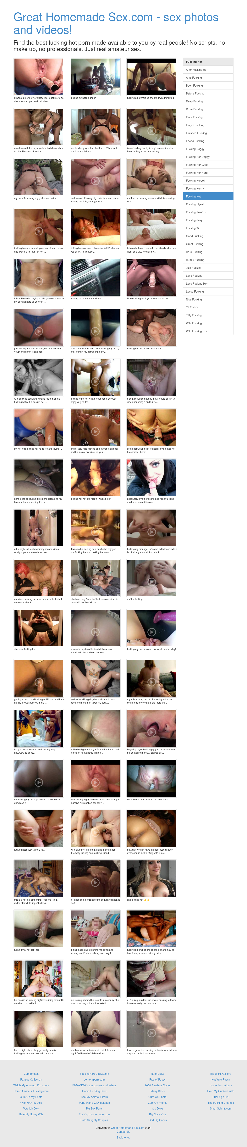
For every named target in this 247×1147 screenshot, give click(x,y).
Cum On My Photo (31, 1097)
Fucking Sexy (194, 220)
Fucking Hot (193, 196)
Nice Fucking (194, 299)
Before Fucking (195, 93)
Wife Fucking (194, 323)
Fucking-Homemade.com (94, 1114)
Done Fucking (194, 109)
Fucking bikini (220, 1097)
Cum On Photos (157, 1102)
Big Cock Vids (157, 1114)
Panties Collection (31, 1079)
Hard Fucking (194, 252)
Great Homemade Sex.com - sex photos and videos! (116, 22)
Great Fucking (194, 244)
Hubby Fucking (195, 260)
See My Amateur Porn (94, 1097)
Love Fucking (194, 275)
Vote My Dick (31, 1108)
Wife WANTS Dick (31, 1102)
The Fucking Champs (221, 1102)
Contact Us (123, 1131)
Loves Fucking (195, 291)
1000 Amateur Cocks (157, 1085)
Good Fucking (194, 236)
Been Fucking (194, 85)
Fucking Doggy (195, 149)
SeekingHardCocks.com (94, 1074)
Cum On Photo (157, 1097)
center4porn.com (94, 1079)
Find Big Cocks (157, 1120)
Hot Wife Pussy (220, 1079)
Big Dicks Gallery (220, 1074)
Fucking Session (196, 212)
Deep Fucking (194, 101)
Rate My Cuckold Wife (220, 1091)
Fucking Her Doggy (198, 157)
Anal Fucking (194, 77)
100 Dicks (157, 1108)
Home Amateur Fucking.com (31, 1091)
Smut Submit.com (221, 1108)
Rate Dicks (157, 1074)
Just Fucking (193, 268)
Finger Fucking (195, 125)
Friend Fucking (195, 141)
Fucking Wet (193, 228)
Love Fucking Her (197, 283)
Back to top (123, 1137)
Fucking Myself (195, 204)
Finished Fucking (196, 133)
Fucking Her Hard (197, 172)
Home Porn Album (221, 1085)
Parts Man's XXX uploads (94, 1102)
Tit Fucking (193, 307)
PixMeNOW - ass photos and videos (94, 1085)
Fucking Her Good (197, 165)
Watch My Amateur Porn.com (31, 1085)
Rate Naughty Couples (94, 1120)
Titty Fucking (194, 315)
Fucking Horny (195, 188)
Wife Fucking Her (196, 331)
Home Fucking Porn (94, 1091)
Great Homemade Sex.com (127, 1128)
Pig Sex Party (94, 1108)
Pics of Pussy (157, 1079)
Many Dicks (158, 1091)
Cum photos (31, 1074)
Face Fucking (194, 117)
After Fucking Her (196, 69)
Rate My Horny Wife (31, 1114)
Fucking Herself (195, 180)
